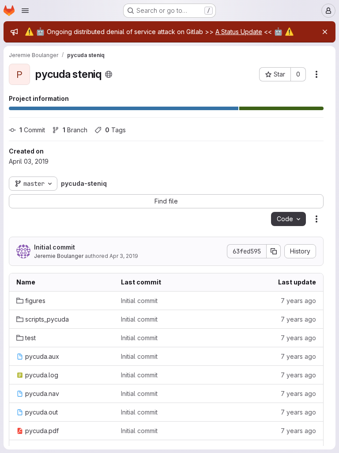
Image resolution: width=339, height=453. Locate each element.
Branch (75, 130)
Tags (115, 130)
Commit (32, 130)
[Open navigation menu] (25, 11)
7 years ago (298, 300)
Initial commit (54, 247)
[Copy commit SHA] (274, 251)
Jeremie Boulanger (58, 256)
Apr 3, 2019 (123, 256)
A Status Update (238, 31)
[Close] (325, 32)
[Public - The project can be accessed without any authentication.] (108, 74)
